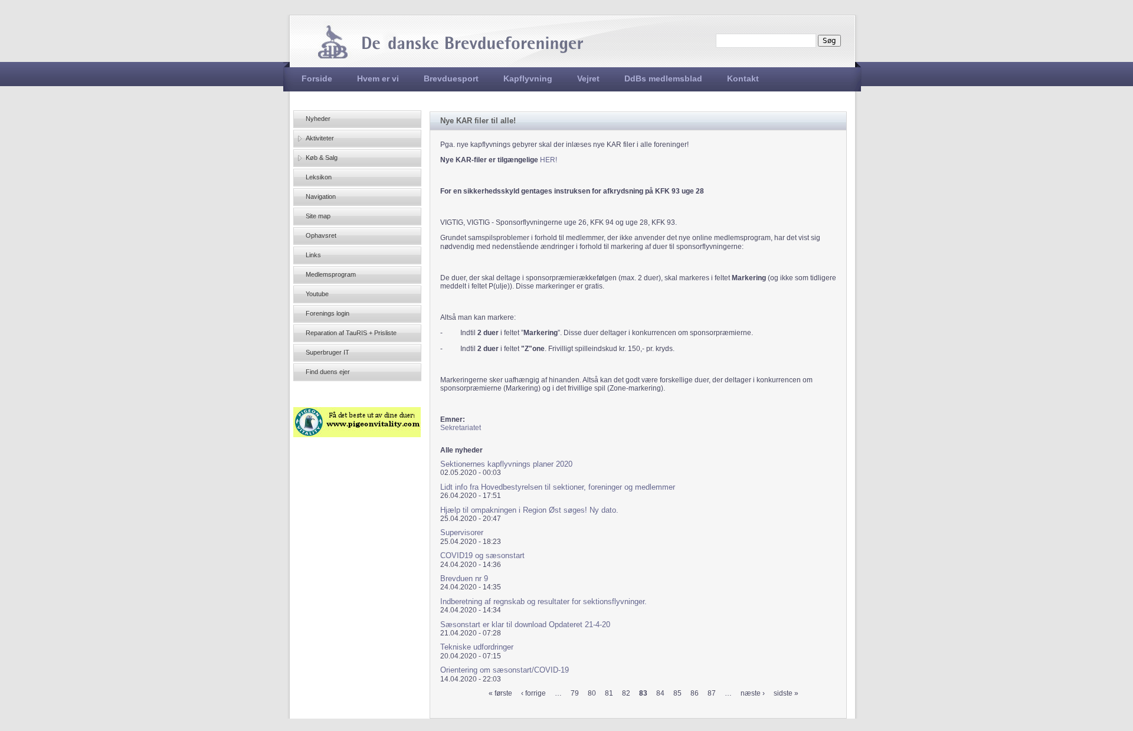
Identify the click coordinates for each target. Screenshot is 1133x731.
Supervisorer (461, 532)
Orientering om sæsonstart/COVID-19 (504, 670)
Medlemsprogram (331, 274)
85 (677, 693)
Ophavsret (321, 235)
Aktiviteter (320, 138)
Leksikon (319, 177)
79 (575, 693)
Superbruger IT (327, 352)
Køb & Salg (322, 157)
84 (660, 693)
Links (313, 254)
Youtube (317, 293)
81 (609, 693)
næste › (753, 693)
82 (626, 693)
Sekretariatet (460, 428)
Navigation (321, 196)
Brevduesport (451, 78)
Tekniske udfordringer (476, 647)
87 (712, 693)
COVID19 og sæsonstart (482, 555)
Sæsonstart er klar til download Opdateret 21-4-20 (525, 624)
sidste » (786, 693)
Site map (318, 215)
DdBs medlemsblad (663, 78)
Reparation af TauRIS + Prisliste (351, 332)
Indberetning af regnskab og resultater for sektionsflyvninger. (543, 601)
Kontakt (743, 78)
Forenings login (327, 313)
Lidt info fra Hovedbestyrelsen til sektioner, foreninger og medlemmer (557, 487)
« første (500, 693)
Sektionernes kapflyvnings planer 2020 (506, 464)
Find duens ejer (328, 371)
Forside (317, 78)
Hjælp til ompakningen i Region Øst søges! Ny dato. (529, 510)
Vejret (588, 78)
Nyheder (318, 118)
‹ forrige (533, 693)
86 (694, 693)
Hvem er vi (378, 78)
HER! (548, 160)
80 (592, 693)
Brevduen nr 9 (464, 578)
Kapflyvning (527, 78)
